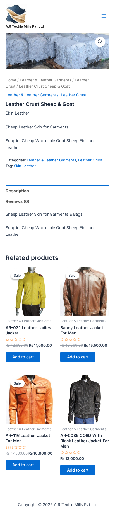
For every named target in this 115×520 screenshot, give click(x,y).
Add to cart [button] (23, 356)
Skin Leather (25, 166)
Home (11, 80)
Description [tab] (17, 190)
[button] (100, 42)
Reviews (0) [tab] (18, 201)
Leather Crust (74, 95)
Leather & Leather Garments (45, 80)
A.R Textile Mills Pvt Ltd (25, 26)
